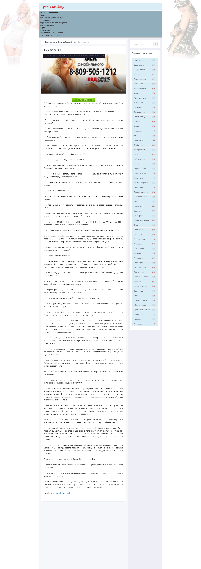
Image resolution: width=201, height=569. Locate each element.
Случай (101, 55)
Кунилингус (144, 140)
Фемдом (144, 253)
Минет (144, 154)
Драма (144, 93)
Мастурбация (144, 150)
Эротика (144, 282)
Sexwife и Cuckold (144, 60)
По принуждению (144, 183)
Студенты (68, 55)
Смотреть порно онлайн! (50, 13)
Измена (61, 55)
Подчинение (144, 272)
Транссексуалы (144, 239)
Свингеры (144, 211)
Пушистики (144, 315)
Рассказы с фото (144, 277)
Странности (144, 230)
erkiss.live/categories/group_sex (52, 18)
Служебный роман (51, 55)
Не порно (144, 164)
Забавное (144, 107)
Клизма (144, 136)
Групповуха (144, 84)
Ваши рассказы (144, 267)
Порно (42, 15)
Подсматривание (144, 192)
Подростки (144, 187)
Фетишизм (144, 258)
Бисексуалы (144, 65)
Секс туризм (144, 216)
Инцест (144, 126)
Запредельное (144, 112)
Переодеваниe (144, 169)
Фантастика (144, 249)
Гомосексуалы (144, 79)
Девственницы (144, 89)
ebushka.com (45, 30)
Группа (144, 296)
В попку (144, 74)
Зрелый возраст (144, 300)
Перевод (144, 319)
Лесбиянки (144, 145)
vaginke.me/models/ (47, 25)
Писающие (144, 178)
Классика (144, 131)
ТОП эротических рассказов (51, 33)
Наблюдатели (93, 55)
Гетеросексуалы (144, 286)
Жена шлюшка (144, 98)
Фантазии (144, 244)
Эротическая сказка (80, 55)
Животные (144, 103)
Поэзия (144, 202)
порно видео (45, 20)
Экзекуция (144, 263)
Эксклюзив (144, 291)
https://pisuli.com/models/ (50, 35)
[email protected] (63, 493)
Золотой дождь (144, 117)
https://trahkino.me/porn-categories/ (54, 23)
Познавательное (144, 197)
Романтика (144, 206)
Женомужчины (144, 305)
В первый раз (144, 70)
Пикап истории (144, 173)
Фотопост (144, 324)
